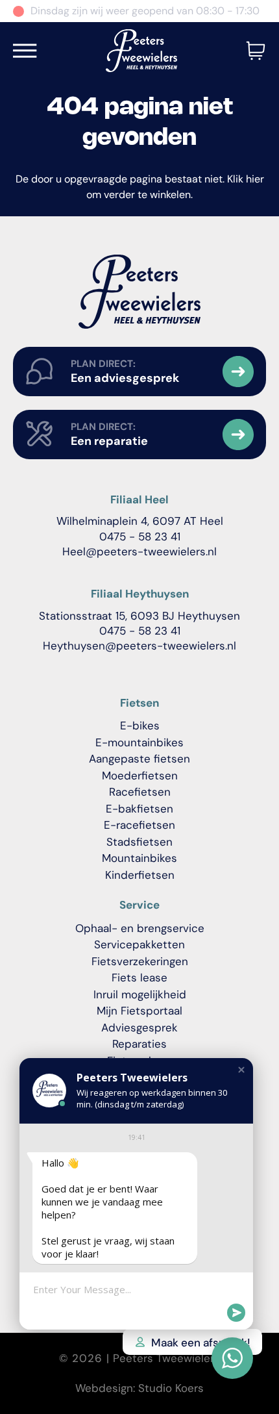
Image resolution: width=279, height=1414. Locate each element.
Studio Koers (171, 1388)
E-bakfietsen (139, 809)
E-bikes (140, 725)
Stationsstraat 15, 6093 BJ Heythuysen (139, 616)
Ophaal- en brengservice (139, 928)
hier (255, 179)
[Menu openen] (25, 51)
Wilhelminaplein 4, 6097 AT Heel (139, 521)
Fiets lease (139, 977)
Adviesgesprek (139, 1027)
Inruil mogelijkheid (139, 994)
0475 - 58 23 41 (139, 536)
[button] (241, 1069)
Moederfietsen (140, 775)
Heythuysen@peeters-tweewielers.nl (139, 645)
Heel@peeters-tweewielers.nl (139, 551)
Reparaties (139, 1044)
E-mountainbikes (139, 742)
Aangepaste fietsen (139, 758)
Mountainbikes (139, 858)
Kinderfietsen (140, 875)
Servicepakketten (139, 944)
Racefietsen (140, 792)
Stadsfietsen (139, 842)
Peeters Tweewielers (166, 1358)
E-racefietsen (139, 825)
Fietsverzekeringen (139, 961)
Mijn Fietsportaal (139, 1011)
